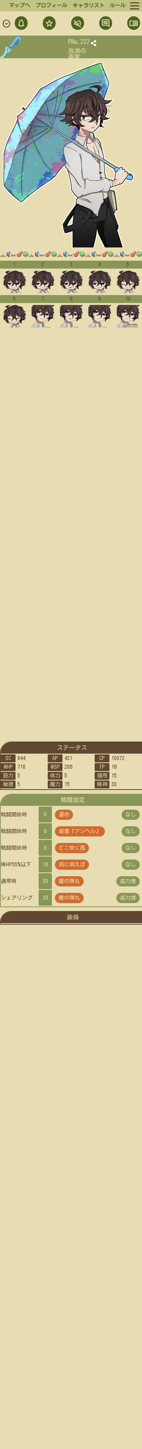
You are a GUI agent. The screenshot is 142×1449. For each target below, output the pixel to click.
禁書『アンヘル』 (80, 831)
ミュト (77, 24)
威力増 (128, 881)
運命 (64, 814)
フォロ (48, 24)
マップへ (19, 5)
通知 (21, 24)
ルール (118, 5)
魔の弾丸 (69, 881)
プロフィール (51, 5)
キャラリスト (89, 5)
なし (130, 814)
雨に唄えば (72, 864)
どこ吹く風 (72, 847)
